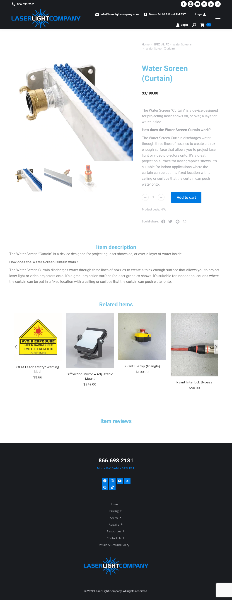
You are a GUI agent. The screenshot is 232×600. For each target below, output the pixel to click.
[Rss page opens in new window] (218, 4)
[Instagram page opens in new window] (190, 4)
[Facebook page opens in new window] (184, 4)
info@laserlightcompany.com (120, 14)
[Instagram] (112, 481)
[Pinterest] (105, 487)
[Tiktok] (112, 487)
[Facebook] (105, 481)
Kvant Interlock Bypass (194, 382)
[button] (163, 221)
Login (184, 24)
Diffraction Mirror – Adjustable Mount (89, 376)
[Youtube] (120, 481)
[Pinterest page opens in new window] (211, 4)
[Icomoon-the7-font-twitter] (127, 481)
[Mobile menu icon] (218, 18)
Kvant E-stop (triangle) (142, 366)
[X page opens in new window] (204, 4)
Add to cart (186, 197)
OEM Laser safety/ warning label (37, 369)
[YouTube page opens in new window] (197, 4)
